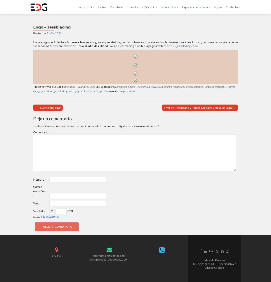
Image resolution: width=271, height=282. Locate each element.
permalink (129, 91)
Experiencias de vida (195, 7)
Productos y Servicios (143, 7)
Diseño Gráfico (145, 86)
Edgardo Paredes (214, 86)
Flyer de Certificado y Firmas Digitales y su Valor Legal (200, 107)
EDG (158, 86)
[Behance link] (211, 251)
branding (121, 86)
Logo (92, 86)
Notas (218, 7)
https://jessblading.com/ (182, 46)
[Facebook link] (201, 251)
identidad (47, 91)
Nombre (39, 179)
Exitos (102, 7)
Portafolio (116, 7)
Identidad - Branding (76, 86)
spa (101, 91)
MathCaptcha (50, 216)
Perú (95, 91)
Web (36, 203)
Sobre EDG (85, 7)
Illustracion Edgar (48, 107)
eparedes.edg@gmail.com (109, 255)
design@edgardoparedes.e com (109, 259)
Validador (39, 211)
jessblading (60, 91)
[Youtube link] (222, 251)
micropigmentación (79, 91)
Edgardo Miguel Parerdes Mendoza (182, 86)
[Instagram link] (227, 251)
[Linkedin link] (205, 251)
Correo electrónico (40, 191)
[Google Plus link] (217, 251)
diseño (132, 86)
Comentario (40, 132)
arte (112, 86)
